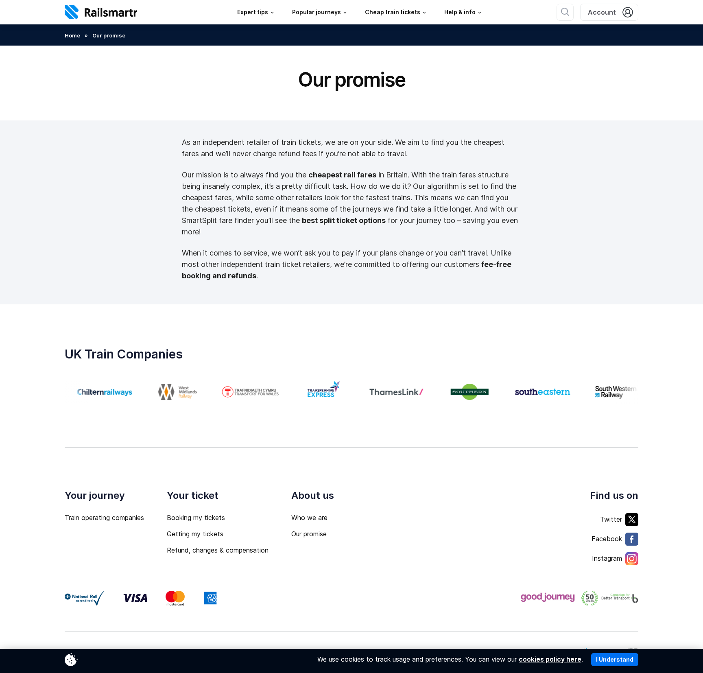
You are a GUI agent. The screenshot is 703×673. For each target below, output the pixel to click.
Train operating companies (104, 517)
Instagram (607, 558)
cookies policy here (550, 659)
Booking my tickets (196, 517)
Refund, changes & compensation (218, 550)
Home (72, 35)
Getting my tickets (195, 534)
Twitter (611, 519)
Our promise (309, 534)
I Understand (614, 659)
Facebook (607, 539)
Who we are (309, 517)
